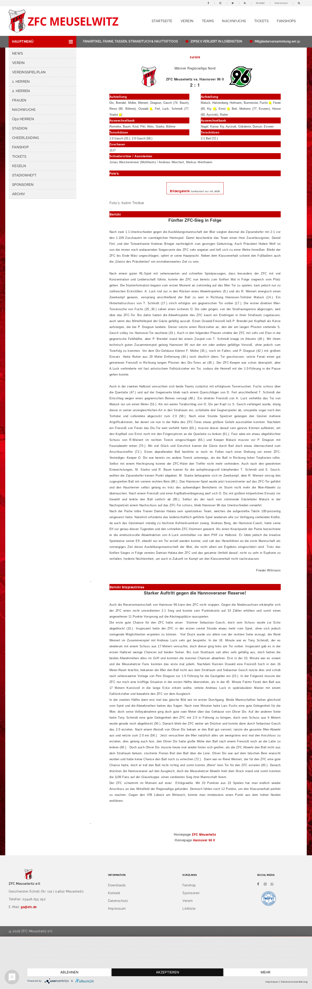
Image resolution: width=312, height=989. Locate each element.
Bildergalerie (180, 191)
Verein (187, 21)
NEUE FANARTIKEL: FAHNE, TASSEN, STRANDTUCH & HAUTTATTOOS (114, 41)
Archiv (18, 194)
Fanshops (286, 21)
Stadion (19, 128)
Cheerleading (25, 138)
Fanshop (20, 147)
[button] (42, 41)
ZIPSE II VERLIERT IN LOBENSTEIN (204, 41)
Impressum (281, 3)
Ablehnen (69, 972)
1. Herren (21, 82)
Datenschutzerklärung (294, 981)
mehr (265, 972)
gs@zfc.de (29, 907)
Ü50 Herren (23, 119)
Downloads (117, 885)
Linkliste (189, 908)
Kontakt (260, 3)
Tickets (261, 21)
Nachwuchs (234, 21)
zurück (195, 57)
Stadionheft (24, 175)
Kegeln (19, 166)
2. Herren (21, 91)
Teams (208, 21)
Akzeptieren (167, 972)
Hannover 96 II (204, 840)
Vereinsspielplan (29, 72)
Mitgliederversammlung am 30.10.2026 (272, 41)
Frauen (19, 100)
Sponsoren (23, 185)
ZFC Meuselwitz (204, 834)
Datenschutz (118, 901)
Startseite (162, 21)
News (17, 53)
